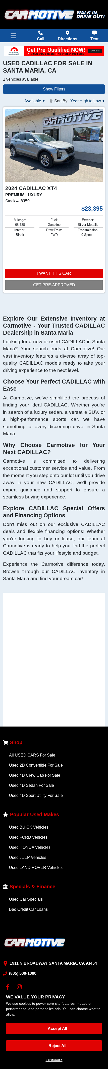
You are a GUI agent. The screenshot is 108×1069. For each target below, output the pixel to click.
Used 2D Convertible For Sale (36, 765)
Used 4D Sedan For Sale (31, 785)
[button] (34, 101)
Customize (54, 1060)
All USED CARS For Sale (32, 755)
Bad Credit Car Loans (28, 909)
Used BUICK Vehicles (28, 827)
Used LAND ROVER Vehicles (36, 867)
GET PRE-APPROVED (54, 285)
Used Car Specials (26, 899)
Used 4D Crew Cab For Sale (34, 775)
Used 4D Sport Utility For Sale (36, 795)
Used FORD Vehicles (28, 837)
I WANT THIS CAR (54, 273)
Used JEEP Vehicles (27, 857)
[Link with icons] (9, 987)
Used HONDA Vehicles (29, 847)
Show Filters (54, 89)
